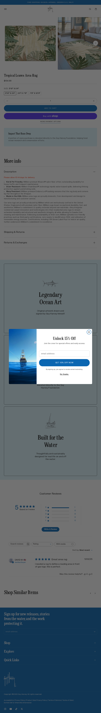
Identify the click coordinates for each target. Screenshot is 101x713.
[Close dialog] (89, 332)
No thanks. (64, 374)
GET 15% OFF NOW (64, 363)
